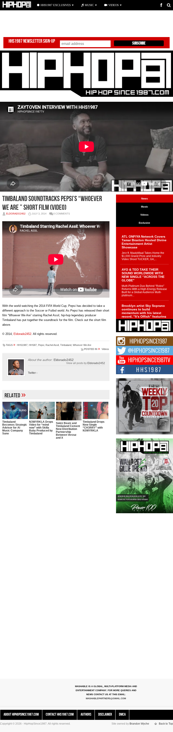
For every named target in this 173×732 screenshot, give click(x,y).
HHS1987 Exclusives (56, 5)
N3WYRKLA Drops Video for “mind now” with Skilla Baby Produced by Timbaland (41, 427)
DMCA (122, 714)
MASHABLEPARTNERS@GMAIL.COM (106, 698)
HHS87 (33, 345)
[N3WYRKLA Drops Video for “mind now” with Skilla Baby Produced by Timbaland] (42, 410)
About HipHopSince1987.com (21, 714)
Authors (86, 714)
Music (89, 5)
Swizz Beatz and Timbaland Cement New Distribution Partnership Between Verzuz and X (68, 430)
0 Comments (61, 213)
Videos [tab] (144, 214)
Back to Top (166, 723)
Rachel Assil (52, 345)
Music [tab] (144, 206)
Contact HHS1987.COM (60, 714)
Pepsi (41, 345)
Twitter (32, 372)
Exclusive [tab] (144, 222)
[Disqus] (55, 501)
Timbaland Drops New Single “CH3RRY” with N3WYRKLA (94, 426)
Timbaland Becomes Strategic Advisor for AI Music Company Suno (14, 427)
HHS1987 (22, 345)
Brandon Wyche (139, 723)
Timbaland (65, 345)
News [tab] (144, 198)
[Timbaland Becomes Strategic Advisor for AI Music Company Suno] (15, 410)
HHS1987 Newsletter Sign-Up (32, 41)
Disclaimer (105, 714)
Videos (105, 349)
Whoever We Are (82, 345)
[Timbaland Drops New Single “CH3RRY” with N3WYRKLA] (95, 410)
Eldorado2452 (15, 213)
